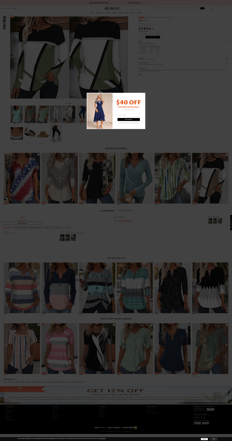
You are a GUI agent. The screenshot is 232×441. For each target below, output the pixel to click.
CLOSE (213, 439)
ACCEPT (204, 439)
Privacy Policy (102, 438)
